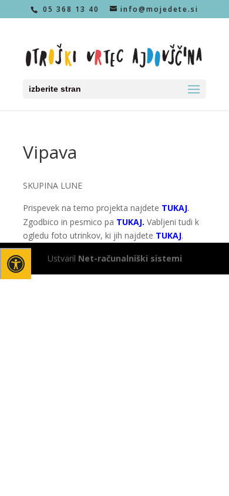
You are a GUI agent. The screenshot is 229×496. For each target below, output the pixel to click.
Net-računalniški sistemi (130, 258)
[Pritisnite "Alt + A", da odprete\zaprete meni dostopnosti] (15, 263)
